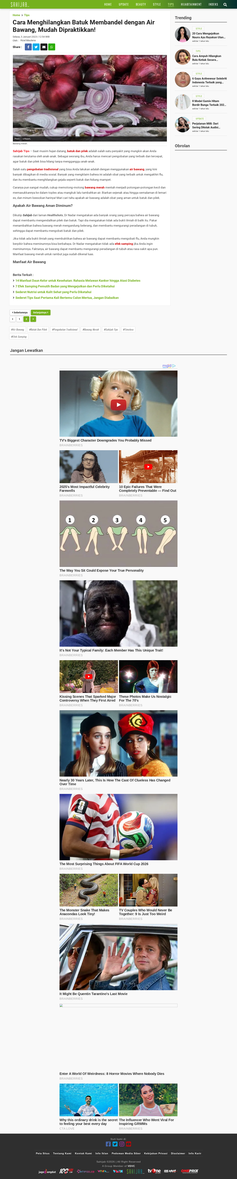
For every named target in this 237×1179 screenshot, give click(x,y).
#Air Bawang (17, 329)
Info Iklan (101, 1153)
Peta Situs (43, 1153)
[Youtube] (128, 1144)
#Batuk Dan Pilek (38, 329)
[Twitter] (115, 1144)
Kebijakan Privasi (156, 1153)
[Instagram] (121, 1144)
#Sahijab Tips (111, 329)
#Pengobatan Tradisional (64, 329)
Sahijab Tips (21, 151)
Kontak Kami (83, 1153)
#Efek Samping (19, 336)
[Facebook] (108, 1144)
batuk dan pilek (77, 151)
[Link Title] (20, 4)
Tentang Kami (62, 1153)
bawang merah (95, 187)
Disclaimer (178, 1153)
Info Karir (195, 1153)
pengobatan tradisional (42, 169)
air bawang (137, 169)
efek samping (124, 243)
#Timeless (128, 329)
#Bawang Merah (91, 329)
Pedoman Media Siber (126, 1153)
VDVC (131, 1166)
